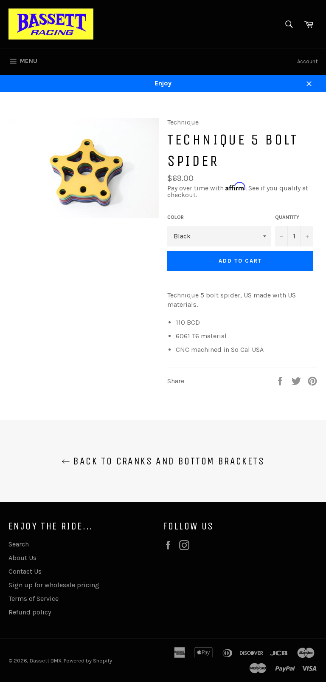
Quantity (287, 217)
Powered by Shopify (88, 660)
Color (175, 217)
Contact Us (25, 571)
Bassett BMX (46, 660)
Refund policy (29, 612)
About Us (22, 558)
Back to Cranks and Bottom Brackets (167, 461)
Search (18, 544)
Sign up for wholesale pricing (53, 585)
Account (307, 61)
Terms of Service (33, 598)
